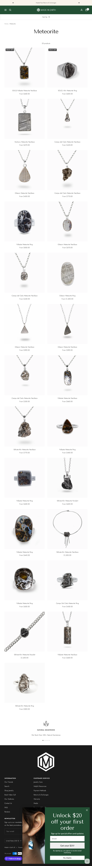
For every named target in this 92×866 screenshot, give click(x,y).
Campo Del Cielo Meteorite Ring (67, 603)
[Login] (82, 10)
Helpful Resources (40, 786)
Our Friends (8, 782)
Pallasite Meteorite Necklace (67, 398)
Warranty (37, 799)
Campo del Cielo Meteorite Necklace (67, 142)
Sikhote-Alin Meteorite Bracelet (24, 654)
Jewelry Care (38, 782)
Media (36, 803)
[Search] (10, 10)
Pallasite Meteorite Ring (25, 244)
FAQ (6, 807)
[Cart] (86, 10)
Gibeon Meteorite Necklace (24, 193)
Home (6, 24)
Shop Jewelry (9, 790)
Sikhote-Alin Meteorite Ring (24, 706)
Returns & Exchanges (41, 795)
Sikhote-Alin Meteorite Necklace (25, 449)
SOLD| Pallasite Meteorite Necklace (24, 90)
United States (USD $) (12, 841)
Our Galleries (9, 799)
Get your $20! (67, 845)
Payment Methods (40, 790)
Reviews (7, 812)
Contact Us (8, 803)
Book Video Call (10, 795)
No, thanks (67, 858)
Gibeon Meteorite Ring (67, 295)
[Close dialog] (87, 810)
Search (6, 786)
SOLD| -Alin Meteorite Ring (67, 90)
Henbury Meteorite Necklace (25, 142)
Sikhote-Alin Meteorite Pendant (67, 501)
